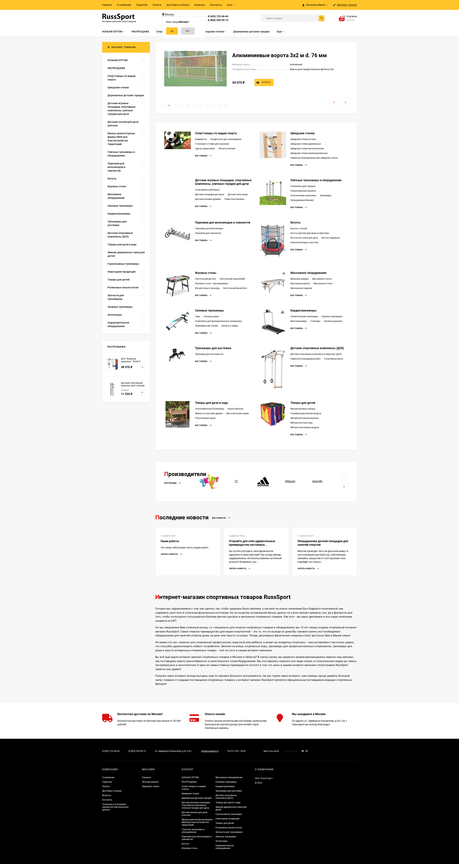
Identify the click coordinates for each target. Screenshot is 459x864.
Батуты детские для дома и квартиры (309, 233)
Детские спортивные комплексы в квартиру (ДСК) (316, 354)
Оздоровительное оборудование (225, 846)
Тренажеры (325, 195)
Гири (197, 316)
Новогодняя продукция (228, 818)
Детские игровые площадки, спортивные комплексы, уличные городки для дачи (223, 181)
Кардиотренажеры (303, 310)
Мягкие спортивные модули (304, 427)
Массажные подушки (301, 288)
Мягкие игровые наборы (302, 409)
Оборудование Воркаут (302, 200)
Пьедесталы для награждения (225, 139)
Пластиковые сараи (205, 418)
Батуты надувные (330, 238)
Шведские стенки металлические (307, 148)
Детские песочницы (238, 194)
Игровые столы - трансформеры (211, 283)
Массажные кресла (300, 283)
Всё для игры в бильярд (207, 288)
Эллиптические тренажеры (304, 316)
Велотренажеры (298, 321)
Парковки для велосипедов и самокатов (222, 222)
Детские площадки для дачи (209, 194)
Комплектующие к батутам (304, 242)
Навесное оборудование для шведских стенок (314, 158)
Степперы (315, 321)
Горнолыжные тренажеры (229, 814)
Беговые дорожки (333, 321)
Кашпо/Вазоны (235, 409)
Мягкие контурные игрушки (304, 418)
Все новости (219, 518)
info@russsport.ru (210, 751)
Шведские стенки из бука (303, 139)
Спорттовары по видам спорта (216, 133)
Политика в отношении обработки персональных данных (115, 807)
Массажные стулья (322, 279)
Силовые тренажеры (209, 310)
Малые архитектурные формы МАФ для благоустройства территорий (197, 822)
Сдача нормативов (205, 148)
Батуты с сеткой (298, 228)
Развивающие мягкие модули (305, 413)
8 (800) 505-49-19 (218, 20)
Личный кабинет (150, 782)
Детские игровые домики (208, 199)
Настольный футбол (205, 279)
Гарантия (141, 4)
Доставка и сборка (178, 4)
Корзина (146, 777)
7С (236, 481)
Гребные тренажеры (332, 316)
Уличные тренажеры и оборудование (316, 180)
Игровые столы (205, 273)
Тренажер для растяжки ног (209, 354)
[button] (163, 105)
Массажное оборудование (308, 273)
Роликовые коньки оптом (229, 827)
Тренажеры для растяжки (213, 348)
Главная (107, 4)
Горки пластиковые (234, 199)
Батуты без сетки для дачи (304, 238)
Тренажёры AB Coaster (206, 326)
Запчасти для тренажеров (229, 832)
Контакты (216, 4)
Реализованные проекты (303, 191)
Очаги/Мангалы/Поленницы (209, 409)
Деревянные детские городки (197, 798)
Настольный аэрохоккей (232, 279)
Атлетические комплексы (303, 195)
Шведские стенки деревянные (305, 144)
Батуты (295, 222)
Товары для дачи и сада (211, 402)
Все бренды (170, 483)
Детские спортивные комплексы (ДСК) (317, 348)
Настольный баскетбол (235, 288)
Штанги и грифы (229, 326)
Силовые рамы (211, 316)
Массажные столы (323, 283)
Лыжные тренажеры (226, 836)
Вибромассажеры (299, 279)
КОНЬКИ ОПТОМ (190, 777)
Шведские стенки (302, 133)
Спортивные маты (333, 359)
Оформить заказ (150, 786)
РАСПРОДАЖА (189, 782)
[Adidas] (263, 481)
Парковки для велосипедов (209, 228)
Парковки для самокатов (208, 233)
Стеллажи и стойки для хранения (212, 144)
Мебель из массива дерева (209, 413)
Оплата (157, 4)
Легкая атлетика (226, 148)
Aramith (317, 481)
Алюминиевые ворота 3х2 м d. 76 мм (279, 55)
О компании (124, 4)
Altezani (290, 481)
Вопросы (199, 4)
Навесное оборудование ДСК (305, 359)
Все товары (201, 156)
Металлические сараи (237, 413)
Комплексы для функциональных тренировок (218, 321)
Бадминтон (201, 139)
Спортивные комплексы (207, 190)
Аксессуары (222, 841)
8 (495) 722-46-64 (218, 16)
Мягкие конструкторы (301, 423)
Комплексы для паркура (302, 186)
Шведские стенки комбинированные (309, 153)
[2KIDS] (209, 481)
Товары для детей (302, 402)
